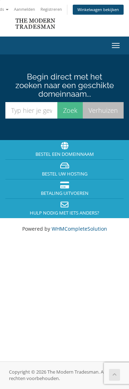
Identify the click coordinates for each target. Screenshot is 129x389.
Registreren (51, 9)
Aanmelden (24, 9)
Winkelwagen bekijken (98, 9)
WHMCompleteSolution (79, 228)
